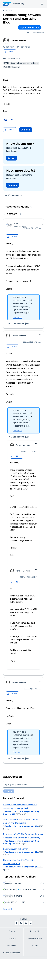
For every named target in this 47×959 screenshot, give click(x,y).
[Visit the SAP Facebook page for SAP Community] (16, 923)
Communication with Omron (15, 849)
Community (18, 4)
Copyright (12, 938)
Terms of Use (35, 931)
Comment (26, 130)
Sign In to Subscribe (29, 27)
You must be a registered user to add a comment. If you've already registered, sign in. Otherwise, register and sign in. (23, 305)
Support (35, 946)
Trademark (11, 946)
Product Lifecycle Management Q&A (22, 826)
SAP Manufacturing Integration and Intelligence (21, 63)
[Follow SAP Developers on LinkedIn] (31, 923)
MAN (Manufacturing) (11, 67)
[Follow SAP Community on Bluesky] (21, 923)
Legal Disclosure (35, 938)
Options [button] (42, 28)
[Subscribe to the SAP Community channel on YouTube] (26, 923)
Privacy (12, 931)
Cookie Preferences (11, 953)
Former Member (18, 41)
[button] (5, 52)
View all (6, 909)
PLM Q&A (8, 10)
